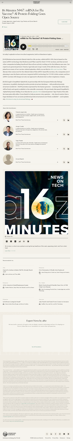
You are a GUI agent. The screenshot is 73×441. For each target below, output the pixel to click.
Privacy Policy (55, 438)
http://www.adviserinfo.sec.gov (17, 421)
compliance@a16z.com (8, 416)
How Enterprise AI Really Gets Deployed (51, 270)
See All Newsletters (36, 346)
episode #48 (36, 92)
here (20, 419)
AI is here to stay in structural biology (18, 99)
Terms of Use (48, 438)
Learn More (7, 250)
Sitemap (68, 438)
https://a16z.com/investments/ (28, 403)
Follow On (10, 236)
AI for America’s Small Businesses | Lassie (15, 285)
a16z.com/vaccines (56, 69)
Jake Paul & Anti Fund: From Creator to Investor (54, 302)
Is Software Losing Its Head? (11, 302)
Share (5, 27)
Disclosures (62, 438)
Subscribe (64, 21)
